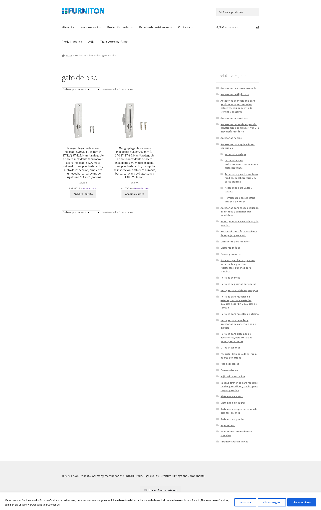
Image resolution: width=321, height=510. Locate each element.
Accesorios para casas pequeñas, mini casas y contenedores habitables (240, 211)
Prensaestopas (229, 370)
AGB (91, 41)
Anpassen (245, 502)
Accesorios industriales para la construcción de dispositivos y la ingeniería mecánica (240, 128)
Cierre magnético (230, 247)
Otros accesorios (230, 347)
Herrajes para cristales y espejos (239, 290)
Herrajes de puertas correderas (238, 284)
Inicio (69, 55)
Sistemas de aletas (232, 396)
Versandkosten (90, 188)
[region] (160, 501)
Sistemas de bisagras (233, 402)
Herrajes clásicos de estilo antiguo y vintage (240, 199)
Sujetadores (228, 425)
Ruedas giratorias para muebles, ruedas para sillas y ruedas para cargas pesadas (239, 386)
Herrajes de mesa (230, 277)
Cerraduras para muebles (235, 241)
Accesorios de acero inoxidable (238, 88)
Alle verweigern (272, 502)
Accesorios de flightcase (235, 94)
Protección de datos (120, 27)
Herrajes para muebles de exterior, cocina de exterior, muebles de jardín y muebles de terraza (239, 302)
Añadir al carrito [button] (83, 194)
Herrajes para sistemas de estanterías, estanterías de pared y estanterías (236, 337)
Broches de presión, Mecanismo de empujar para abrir (239, 233)
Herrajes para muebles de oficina (240, 314)
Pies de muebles (230, 363)
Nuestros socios (90, 27)
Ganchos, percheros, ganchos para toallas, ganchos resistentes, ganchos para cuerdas (238, 266)
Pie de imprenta (72, 41)
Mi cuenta (68, 27)
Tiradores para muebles (234, 441)
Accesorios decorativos (234, 118)
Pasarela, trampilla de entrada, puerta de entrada (239, 355)
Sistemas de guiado (232, 419)
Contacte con (186, 27)
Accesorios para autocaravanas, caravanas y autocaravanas (241, 164)
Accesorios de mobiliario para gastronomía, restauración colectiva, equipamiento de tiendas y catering (238, 106)
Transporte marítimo (114, 41)
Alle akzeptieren (302, 502)
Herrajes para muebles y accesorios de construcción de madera (238, 324)
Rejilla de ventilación (233, 376)
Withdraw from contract (160, 490)
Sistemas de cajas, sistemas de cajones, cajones (239, 410)
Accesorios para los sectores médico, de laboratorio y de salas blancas (241, 177)
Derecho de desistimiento (155, 27)
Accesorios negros (231, 138)
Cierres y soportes (231, 254)
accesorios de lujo (235, 154)
